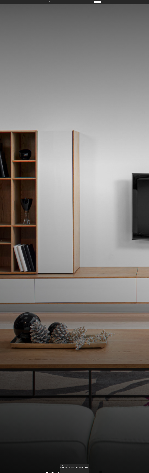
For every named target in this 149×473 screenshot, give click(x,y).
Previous (1, 240)
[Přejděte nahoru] (147, 471)
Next (147, 240)
